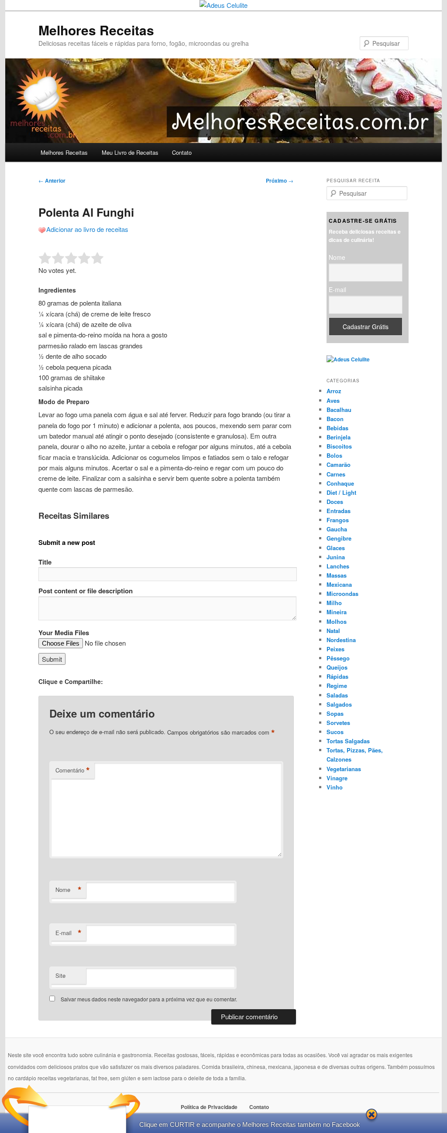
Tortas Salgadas (348, 741)
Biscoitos (339, 446)
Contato (182, 152)
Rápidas (337, 676)
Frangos (338, 520)
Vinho (335, 787)
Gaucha (337, 529)
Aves (333, 400)
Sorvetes (338, 722)
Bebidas (337, 428)
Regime (337, 685)
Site (60, 975)
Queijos (337, 667)
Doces (335, 501)
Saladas (337, 695)
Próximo (279, 180)
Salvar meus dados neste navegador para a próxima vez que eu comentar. (149, 999)
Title (45, 562)
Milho (334, 603)
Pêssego (338, 658)
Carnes (336, 474)
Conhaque (340, 483)
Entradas (339, 511)
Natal (333, 630)
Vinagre (337, 778)
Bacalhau (339, 409)
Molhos (337, 621)
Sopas (335, 713)
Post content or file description (85, 590)
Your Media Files (63, 632)
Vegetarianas (344, 769)
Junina (336, 557)
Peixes (335, 649)
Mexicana (339, 584)
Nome (68, 890)
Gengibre (339, 538)
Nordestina (341, 640)
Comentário (72, 770)
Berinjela (339, 437)
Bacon (335, 419)
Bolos (334, 455)
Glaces (336, 548)
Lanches (338, 566)
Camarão (339, 464)
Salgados (339, 704)
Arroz (334, 391)
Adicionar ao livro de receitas (87, 229)
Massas (337, 575)
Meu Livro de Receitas (130, 152)
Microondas (342, 593)
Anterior (51, 180)
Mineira (337, 612)
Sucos (335, 732)
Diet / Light (341, 492)
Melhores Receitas (96, 29)
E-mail (68, 933)
